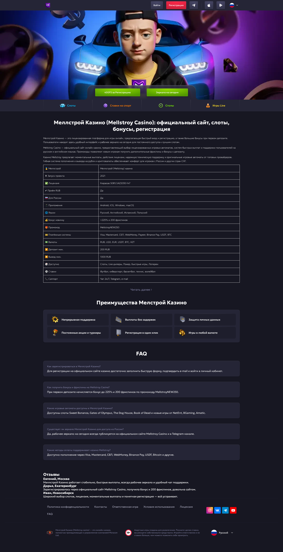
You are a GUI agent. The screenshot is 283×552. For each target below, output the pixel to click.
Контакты (100, 506)
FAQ (50, 514)
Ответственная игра (125, 506)
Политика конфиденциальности (68, 506)
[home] (47, 5)
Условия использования (159, 506)
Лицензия (186, 506)
